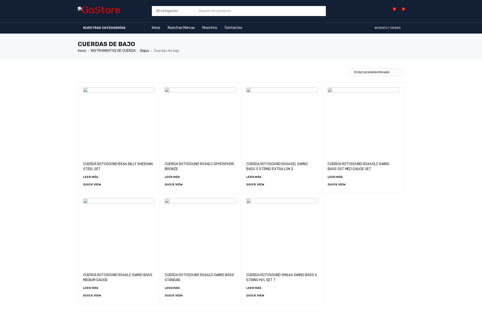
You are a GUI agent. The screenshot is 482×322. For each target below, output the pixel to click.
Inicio (82, 51)
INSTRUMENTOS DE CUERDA (113, 51)
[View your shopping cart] (400, 11)
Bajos (144, 51)
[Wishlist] (391, 11)
